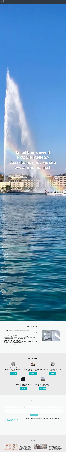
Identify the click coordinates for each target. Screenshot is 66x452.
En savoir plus (13, 373)
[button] (62, 1)
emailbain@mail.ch (9, 419)
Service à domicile (23, 444)
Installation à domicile (53, 444)
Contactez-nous (34, 413)
